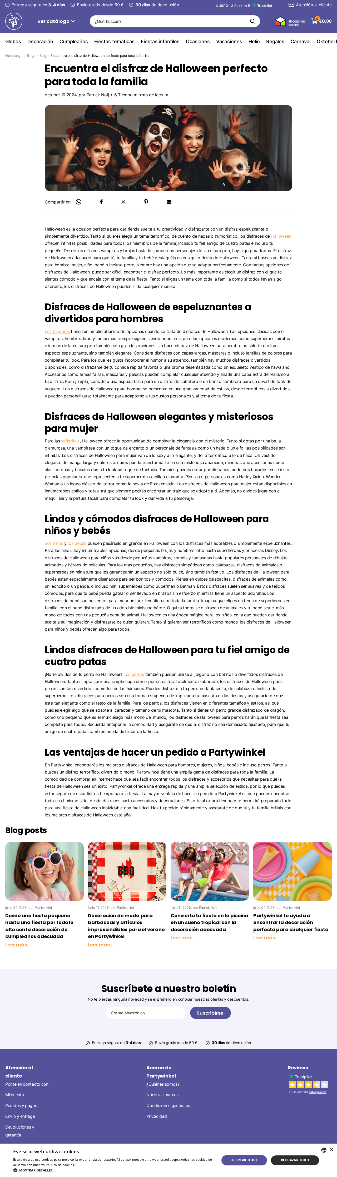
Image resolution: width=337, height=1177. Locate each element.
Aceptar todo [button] (244, 1160)
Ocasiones (198, 41)
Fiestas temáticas (114, 41)
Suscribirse (210, 1013)
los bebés (77, 543)
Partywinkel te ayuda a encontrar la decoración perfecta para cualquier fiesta (291, 922)
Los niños (54, 543)
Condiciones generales (168, 1105)
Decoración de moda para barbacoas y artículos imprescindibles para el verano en (126, 926)
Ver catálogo (54, 21)
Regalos (275, 41)
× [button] (331, 1150)
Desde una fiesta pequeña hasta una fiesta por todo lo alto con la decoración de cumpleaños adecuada (39, 926)
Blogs (31, 55)
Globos (13, 41)
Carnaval (300, 41)
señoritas (69, 441)
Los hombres (57, 331)
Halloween (281, 236)
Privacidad (156, 1116)
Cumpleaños (74, 41)
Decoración (40, 41)
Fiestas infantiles (160, 41)
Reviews (298, 1067)
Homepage (14, 55)
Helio (254, 41)
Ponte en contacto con (26, 1083)
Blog (42, 55)
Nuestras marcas (162, 1094)
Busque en (253, 21)
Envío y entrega (20, 1116)
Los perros (133, 674)
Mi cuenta (14, 1094)
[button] (113, 1170)
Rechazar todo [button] (295, 1160)
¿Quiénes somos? (163, 1083)
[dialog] (168, 1160)
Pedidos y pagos (21, 1105)
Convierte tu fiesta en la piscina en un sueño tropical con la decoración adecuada (209, 922)
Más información (89, 1165)
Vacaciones (229, 41)
